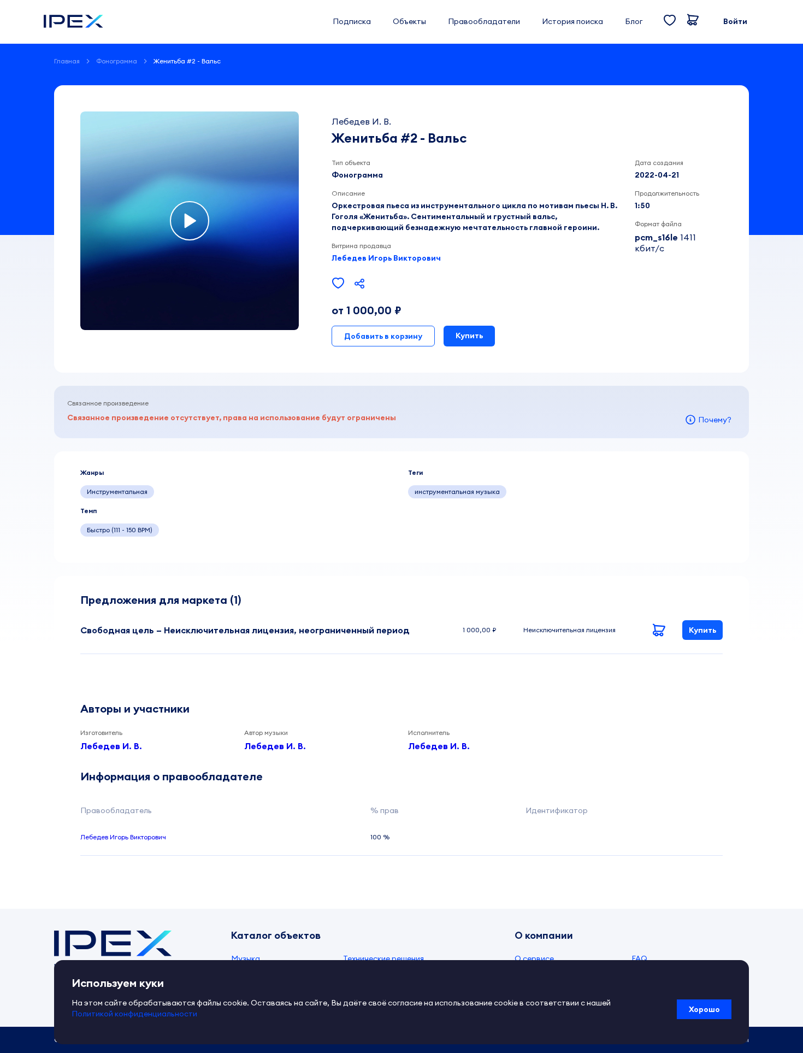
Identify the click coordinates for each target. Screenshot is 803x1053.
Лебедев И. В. (111, 745)
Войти (735, 21)
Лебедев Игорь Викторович (386, 258)
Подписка (352, 21)
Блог (633, 21)
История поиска (572, 21)
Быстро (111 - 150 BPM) (119, 530)
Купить (469, 335)
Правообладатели (484, 21)
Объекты (409, 21)
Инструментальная (117, 491)
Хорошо (704, 1009)
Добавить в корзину (383, 336)
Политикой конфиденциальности (134, 1014)
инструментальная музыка (457, 491)
